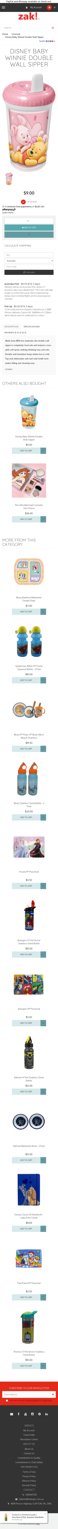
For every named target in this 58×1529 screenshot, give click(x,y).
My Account (36, 7)
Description (11, 326)
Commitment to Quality (29, 1458)
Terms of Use (29, 1472)
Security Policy (29, 1485)
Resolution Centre (29, 1439)
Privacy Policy (47, 1400)
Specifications (31, 326)
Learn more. (8, 212)
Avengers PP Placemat (29, 1008)
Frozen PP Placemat (29, 871)
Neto (38, 1524)
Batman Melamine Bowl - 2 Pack (29, 1146)
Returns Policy (29, 1481)
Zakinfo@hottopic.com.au (31, 1499)
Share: (42, 41)
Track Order (29, 1435)
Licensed (16, 34)
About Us (29, 1449)
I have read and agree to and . (30, 1400)
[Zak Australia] (29, 16)
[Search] (53, 27)
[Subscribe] (52, 1394)
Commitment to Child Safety (29, 1462)
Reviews (9, 332)
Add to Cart (30, 227)
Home (5, 34)
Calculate (30, 272)
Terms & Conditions (32, 1400)
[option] (29, 122)
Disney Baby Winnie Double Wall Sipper (24, 37)
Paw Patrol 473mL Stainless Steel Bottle (27, 1517)
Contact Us (29, 1453)
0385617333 (31, 1494)
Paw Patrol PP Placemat (29, 1283)
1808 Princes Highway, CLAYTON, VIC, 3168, (31, 1503)
